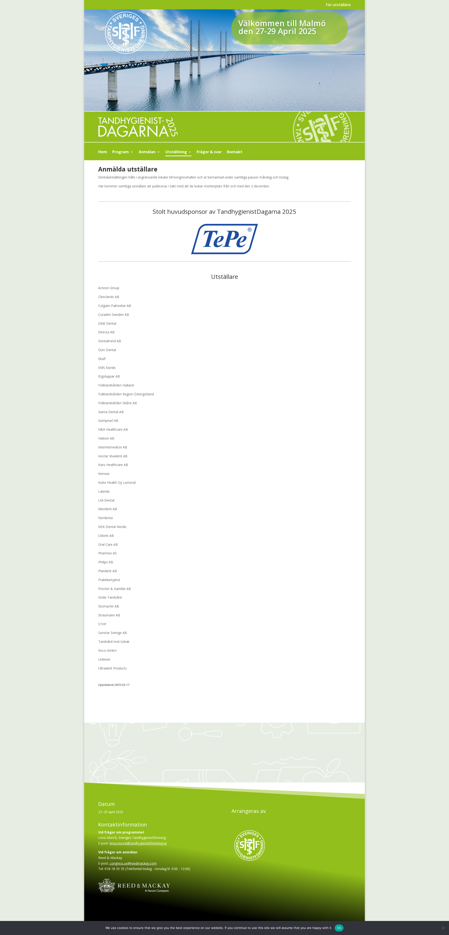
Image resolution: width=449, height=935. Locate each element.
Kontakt (234, 152)
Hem (102, 152)
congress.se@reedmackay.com (133, 863)
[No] (443, 928)
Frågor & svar (209, 152)
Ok (339, 928)
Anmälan (147, 152)
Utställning (176, 152)
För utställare (338, 5)
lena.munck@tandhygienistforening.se (138, 843)
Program (120, 152)
